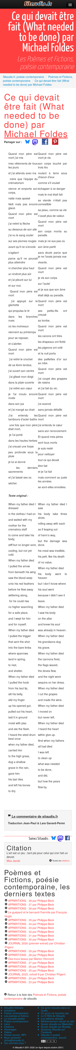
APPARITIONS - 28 (31, 955)
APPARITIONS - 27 (31, 963)
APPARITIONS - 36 (31, 908)
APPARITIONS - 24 (31, 978)
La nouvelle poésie (14, 1018)
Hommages (10, 1029)
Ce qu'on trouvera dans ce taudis (55, 1009)
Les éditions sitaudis (52, 1018)
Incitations (9, 1010)
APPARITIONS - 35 (31, 920)
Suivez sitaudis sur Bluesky (56, 1026)
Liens (7, 1024)
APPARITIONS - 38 (31, 901)
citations (65, 860)
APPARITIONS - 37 (31, 904)
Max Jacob (13, 861)
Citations (9, 1026)
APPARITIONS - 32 (31, 932)
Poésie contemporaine (16, 1013)
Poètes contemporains (16, 1021)
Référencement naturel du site (57, 1021)
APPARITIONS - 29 (31, 951)
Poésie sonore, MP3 (15, 1035)
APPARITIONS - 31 (31, 935)
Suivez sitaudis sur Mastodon (57, 1024)
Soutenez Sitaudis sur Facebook (53, 1031)
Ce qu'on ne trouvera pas (55, 1013)
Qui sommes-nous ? (15, 1043)
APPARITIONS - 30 (31, 939)
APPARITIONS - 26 (31, 966)
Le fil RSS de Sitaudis (53, 1016)
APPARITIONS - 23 (31, 982)
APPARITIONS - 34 (31, 924)
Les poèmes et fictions (16, 1016)
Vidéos (7, 1032)
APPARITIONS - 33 (31, 928)
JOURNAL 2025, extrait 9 (36, 974)
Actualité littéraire (13, 1007)
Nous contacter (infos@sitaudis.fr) (14, 1039)
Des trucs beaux (31, 959)
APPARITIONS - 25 (31, 970)
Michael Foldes (36, 133)
